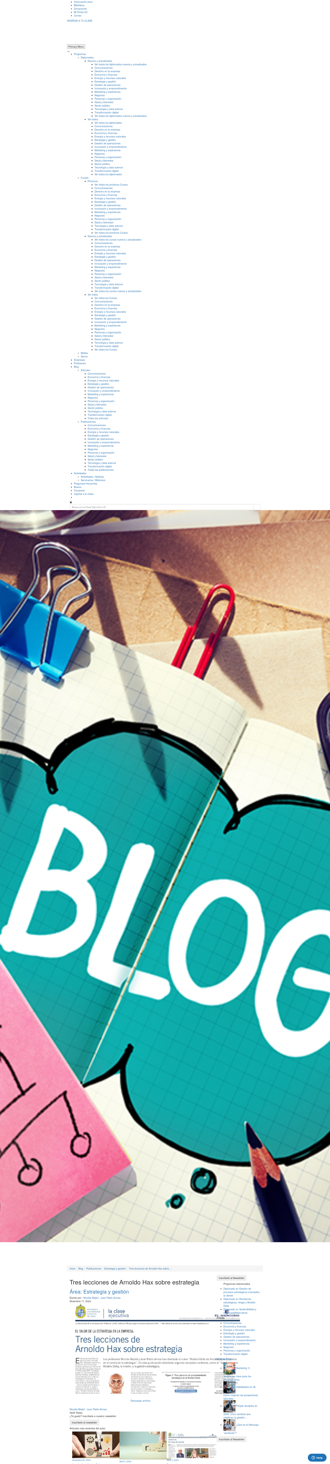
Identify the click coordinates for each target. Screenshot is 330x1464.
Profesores (80, 363)
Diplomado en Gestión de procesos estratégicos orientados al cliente (241, 1292)
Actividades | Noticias (92, 476)
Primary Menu (76, 46)
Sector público (102, 105)
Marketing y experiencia (107, 91)
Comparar (79, 490)
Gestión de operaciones (107, 85)
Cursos (85, 177)
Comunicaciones (104, 67)
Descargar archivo (141, 1400)
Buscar (77, 487)
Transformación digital (107, 112)
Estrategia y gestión (105, 81)
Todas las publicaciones (101, 469)
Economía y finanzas (106, 74)
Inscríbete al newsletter (84, 1422)
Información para (83, 1)
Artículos (85, 370)
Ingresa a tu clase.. (84, 494)
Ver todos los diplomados (108, 122)
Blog (76, 366)
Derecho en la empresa (107, 71)
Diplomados (87, 57)
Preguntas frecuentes (85, 483)
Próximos (93, 181)
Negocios (100, 95)
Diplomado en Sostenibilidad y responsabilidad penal (239, 1310)
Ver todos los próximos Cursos (111, 184)
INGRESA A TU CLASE (79, 20)
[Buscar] (257, 507)
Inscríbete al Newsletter (231, 1278)
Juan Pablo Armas (110, 1297)
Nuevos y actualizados (100, 61)
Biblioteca (79, 5)
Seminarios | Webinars (93, 480)
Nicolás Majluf (91, 1297)
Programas (80, 54)
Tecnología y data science (109, 109)
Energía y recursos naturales (110, 78)
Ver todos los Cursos (106, 298)
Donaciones (80, 8)
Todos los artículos (98, 418)
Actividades (80, 473)
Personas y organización (108, 98)
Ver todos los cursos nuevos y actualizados (118, 239)
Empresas (79, 359)
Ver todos (93, 119)
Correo (77, 15)
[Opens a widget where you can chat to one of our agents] (317, 1458)
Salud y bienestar (104, 102)
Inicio (72, 1268)
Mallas (84, 353)
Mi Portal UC (81, 12)
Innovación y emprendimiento (111, 88)
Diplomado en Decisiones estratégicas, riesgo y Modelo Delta (239, 1302)
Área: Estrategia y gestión (99, 1291)
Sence (84, 356)
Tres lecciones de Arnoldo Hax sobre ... (150, 1268)
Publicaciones (88, 421)
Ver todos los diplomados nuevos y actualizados (121, 64)
